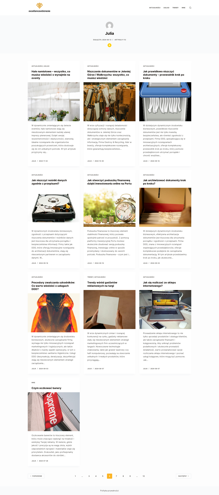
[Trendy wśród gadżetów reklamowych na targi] (109, 309)
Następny (182, 476)
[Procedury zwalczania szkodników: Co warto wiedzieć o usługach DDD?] (54, 312)
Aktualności (154, 8)
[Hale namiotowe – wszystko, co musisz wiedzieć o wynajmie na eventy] (54, 101)
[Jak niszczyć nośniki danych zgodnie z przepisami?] (54, 207)
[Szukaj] (190, 8)
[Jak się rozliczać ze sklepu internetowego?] (165, 309)
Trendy (175, 8)
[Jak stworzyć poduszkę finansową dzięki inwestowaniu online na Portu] (109, 207)
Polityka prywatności (109, 490)
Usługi (166, 8)
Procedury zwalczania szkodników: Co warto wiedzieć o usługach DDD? (53, 286)
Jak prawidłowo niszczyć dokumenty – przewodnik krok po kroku (163, 75)
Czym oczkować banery (46, 388)
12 (144, 476)
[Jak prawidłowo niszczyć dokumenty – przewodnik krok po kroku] (165, 101)
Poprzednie (37, 476)
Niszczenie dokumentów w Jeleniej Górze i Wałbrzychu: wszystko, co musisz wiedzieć (108, 75)
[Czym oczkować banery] (54, 411)
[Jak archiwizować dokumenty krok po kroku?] (165, 207)
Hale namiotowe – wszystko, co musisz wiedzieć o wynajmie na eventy (51, 75)
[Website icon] (109, 45)
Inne (183, 8)
